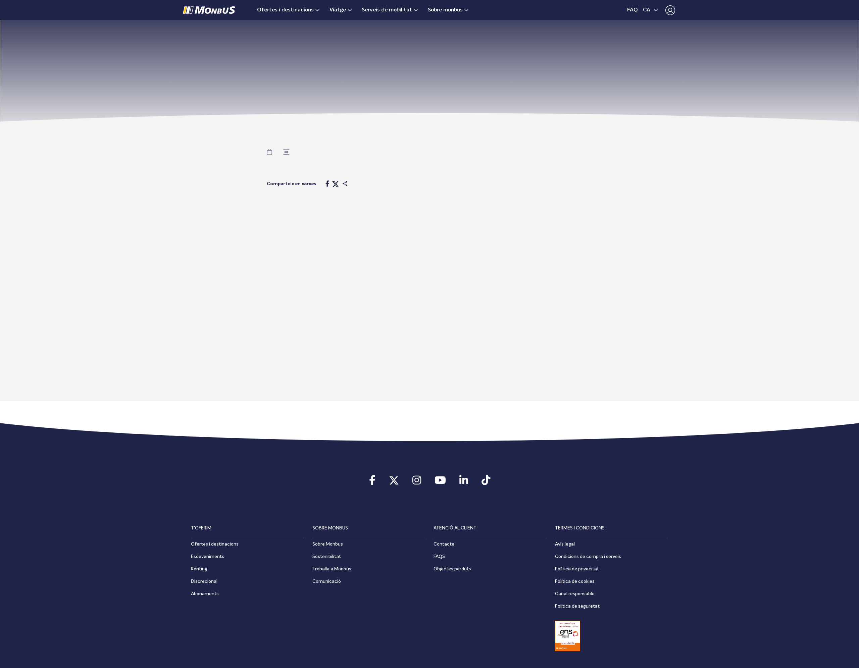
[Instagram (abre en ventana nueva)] (417, 482)
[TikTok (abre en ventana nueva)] (486, 482)
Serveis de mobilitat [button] (387, 10)
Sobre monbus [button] (445, 10)
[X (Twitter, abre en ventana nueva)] (394, 482)
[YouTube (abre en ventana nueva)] (440, 482)
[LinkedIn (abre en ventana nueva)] (464, 482)
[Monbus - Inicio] (209, 10)
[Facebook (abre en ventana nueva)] (372, 482)
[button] (668, 10)
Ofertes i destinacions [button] (285, 10)
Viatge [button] (338, 10)
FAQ (632, 10)
